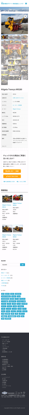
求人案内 (4, 384)
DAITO (7, 294)
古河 (12, 313)
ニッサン (8, 308)
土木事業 (4, 369)
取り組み (4, 379)
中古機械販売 (5, 359)
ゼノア (18, 303)
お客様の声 (4, 380)
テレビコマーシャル (6, 385)
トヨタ (14, 306)
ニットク (14, 308)
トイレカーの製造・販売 (7, 366)
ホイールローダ (5, 340)
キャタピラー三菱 (21, 301)
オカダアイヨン (12, 301)
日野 (3, 318)
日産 (19, 316)
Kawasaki (18, 294)
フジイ (24, 308)
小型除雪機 (4, 283)
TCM (19, 296)
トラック (4, 345)
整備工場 (4, 368)
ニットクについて (6, 377)
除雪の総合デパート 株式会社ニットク (12, 3)
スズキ (13, 303)
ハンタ (19, 308)
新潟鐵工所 (4, 316)
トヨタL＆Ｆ (20, 306)
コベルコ (3, 303)
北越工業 (7, 313)
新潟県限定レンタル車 (7, 352)
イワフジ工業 (4, 301)
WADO (11, 298)
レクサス (25, 311)
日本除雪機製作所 (12, 316)
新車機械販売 (5, 361)
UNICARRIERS (5, 298)
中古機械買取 (5, 363)
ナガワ (3, 308)
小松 (16, 313)
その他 (3, 285)
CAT (3, 294)
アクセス (4, 387)
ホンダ (3, 311)
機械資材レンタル (6, 364)
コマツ (9, 303)
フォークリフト (5, 346)
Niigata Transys (17, 109)
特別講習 (4, 382)
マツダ (8, 311)
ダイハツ (3, 306)
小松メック (21, 313)
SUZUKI (14, 296)
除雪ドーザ (4, 273)
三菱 (3, 313)
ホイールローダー (5, 275)
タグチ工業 (24, 303)
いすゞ (16, 298)
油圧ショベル (4, 280)
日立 (23, 316)
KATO (12, 294)
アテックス (22, 298)
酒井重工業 (8, 318)
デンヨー (9, 306)
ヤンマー (13, 311)
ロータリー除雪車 (17, 105)
